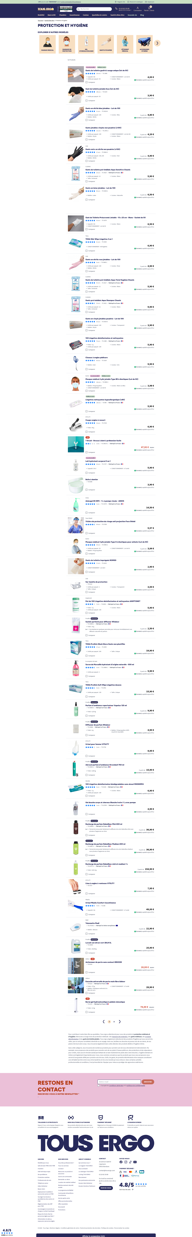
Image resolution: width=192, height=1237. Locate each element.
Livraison (61, 1169)
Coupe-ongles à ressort (95, 420)
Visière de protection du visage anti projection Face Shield (110, 521)
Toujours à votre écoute (48, 1122)
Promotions (61, 1210)
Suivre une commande (65, 1176)
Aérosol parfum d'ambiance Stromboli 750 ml (105, 765)
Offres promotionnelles (65, 1201)
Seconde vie (132, 15)
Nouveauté (61, 1207)
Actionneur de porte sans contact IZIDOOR (104, 962)
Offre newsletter (63, 1204)
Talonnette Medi (92, 923)
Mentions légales (55, 1228)
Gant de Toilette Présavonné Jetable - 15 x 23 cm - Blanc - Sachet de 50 (116, 217)
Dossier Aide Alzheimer (85, 1183)
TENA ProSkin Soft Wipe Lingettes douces (103, 685)
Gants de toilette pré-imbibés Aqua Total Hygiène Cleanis (110, 280)
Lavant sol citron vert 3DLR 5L (98, 943)
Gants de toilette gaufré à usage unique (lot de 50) (107, 70)
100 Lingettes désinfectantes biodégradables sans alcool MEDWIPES (115, 784)
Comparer (91, 82)
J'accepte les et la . (122, 1086)
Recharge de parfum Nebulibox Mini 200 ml (104, 824)
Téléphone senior (43, 1183)
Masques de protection (67, 50)
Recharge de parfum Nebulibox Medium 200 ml (105, 844)
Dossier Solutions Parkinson (87, 1186)
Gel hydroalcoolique (86, 50)
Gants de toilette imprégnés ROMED (101, 560)
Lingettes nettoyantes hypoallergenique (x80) (105, 400)
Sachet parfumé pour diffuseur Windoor (102, 622)
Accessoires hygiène (144, 50)
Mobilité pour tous (43, 1163)
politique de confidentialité (136, 1086)
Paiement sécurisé (104, 1122)
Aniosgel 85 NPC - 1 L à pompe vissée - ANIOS (105, 501)
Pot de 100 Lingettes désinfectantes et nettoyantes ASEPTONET (113, 601)
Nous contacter (83, 1169)
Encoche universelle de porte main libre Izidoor (105, 981)
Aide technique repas (44, 1171)
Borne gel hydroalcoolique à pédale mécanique (105, 1002)
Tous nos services (63, 1166)
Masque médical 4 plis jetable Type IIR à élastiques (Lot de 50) (112, 379)
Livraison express (134, 1122)
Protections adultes (44, 1177)
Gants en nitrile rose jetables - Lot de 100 (103, 259)
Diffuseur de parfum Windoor (98, 725)
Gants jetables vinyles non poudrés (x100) (103, 128)
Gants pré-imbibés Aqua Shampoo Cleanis (103, 300)
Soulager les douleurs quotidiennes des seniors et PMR (46, 1199)
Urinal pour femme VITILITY (97, 744)
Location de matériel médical (67, 1182)
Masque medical (47, 50)
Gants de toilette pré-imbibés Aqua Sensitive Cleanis (108, 170)
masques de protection (120, 1037)
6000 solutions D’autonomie (79, 1122)
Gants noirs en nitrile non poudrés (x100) (103, 149)
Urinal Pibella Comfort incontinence (101, 903)
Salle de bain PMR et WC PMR (46, 1166)
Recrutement (82, 1177)
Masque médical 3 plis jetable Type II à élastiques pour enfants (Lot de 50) (117, 542)
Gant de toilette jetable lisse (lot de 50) (102, 89)
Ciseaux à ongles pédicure (97, 357)
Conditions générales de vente (70, 1228)
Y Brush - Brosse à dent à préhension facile (103, 441)
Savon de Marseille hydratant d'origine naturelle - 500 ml (110, 664)
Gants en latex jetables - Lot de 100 (100, 188)
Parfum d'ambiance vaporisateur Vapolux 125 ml (106, 705)
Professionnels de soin (44, 1180)
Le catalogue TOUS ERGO (86, 1171)
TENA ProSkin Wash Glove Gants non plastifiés (105, 644)
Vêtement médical (125, 50)
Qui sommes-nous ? (84, 1163)
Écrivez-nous (106, 1188)
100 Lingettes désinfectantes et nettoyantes (104, 338)
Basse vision (41, 1189)
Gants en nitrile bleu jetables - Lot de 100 (103, 108)
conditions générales (116, 1086)
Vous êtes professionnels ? (66, 1163)
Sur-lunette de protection (96, 582)
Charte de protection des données (90, 1228)
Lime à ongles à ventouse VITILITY (100, 883)
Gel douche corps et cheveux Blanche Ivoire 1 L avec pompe (111, 802)
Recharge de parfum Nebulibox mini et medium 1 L (107, 864)
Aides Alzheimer (42, 1186)
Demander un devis (64, 1179)
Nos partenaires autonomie (87, 1180)
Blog (142, 15)
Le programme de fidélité (65, 1190)
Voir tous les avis (124, 1189)
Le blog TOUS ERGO (84, 1174)
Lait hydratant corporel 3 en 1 (98, 461)
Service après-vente (64, 1198)
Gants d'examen (106, 50)
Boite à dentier (92, 479)
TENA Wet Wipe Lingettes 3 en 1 (99, 239)
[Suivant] (157, 43)
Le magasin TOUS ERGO (85, 1166)
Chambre (40, 1169)
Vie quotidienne (42, 1174)
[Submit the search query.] (78, 9)
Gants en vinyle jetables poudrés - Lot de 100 (105, 319)
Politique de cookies (107, 1228)
